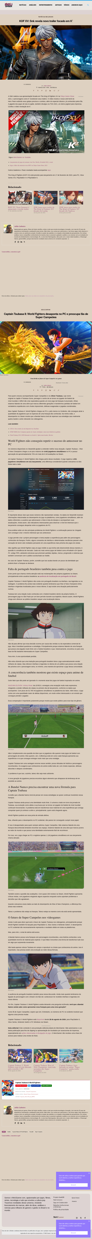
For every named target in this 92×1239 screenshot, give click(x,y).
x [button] (89, 1221)
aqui (49, 170)
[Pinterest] (42, 90)
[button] (88, 5)
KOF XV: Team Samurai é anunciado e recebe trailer (18, 208)
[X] (38, 90)
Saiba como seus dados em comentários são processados (39, 296)
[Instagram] (18, 242)
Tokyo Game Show (67, 96)
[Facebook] (33, 90)
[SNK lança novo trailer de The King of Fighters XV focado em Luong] (46, 197)
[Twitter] (80, 1218)
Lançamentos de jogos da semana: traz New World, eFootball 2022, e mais (31, 162)
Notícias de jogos (45, 16)
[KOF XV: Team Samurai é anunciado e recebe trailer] (20, 197)
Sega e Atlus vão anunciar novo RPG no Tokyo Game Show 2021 (28, 165)
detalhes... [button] (62, 1228)
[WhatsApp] (46, 90)
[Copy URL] (58, 90)
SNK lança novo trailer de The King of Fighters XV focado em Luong (44, 209)
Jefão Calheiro (47, 85)
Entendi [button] (73, 1233)
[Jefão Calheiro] (8, 234)
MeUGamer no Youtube (22, 157)
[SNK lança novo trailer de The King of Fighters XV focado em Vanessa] (71, 197)
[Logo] (9, 5)
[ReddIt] (54, 90)
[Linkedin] (50, 90)
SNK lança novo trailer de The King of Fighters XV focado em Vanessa (69, 209)
